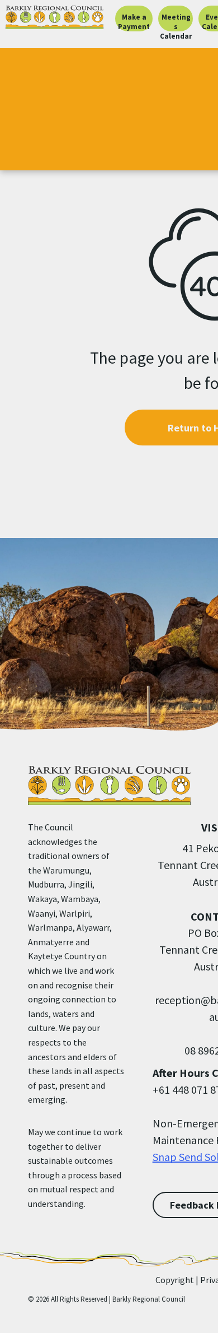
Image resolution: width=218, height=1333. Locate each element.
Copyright (174, 1279)
